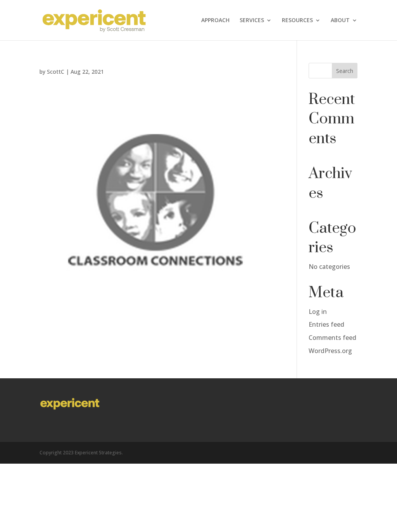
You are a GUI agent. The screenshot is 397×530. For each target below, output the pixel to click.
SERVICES (252, 20)
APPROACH (215, 20)
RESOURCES (297, 20)
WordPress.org (330, 350)
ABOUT (340, 20)
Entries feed (326, 324)
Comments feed (332, 337)
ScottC (55, 71)
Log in (318, 311)
